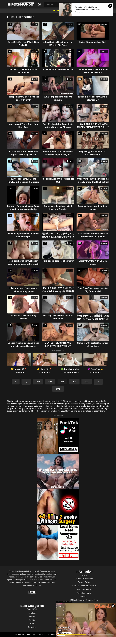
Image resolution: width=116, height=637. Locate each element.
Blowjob (32, 616)
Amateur (32, 613)
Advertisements (84, 593)
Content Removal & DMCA (84, 586)
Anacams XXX (32, 634)
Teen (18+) (32, 609)
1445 (58, 389)
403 (86, 381)
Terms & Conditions (84, 578)
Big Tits (32, 620)
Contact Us (84, 596)
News (84, 575)
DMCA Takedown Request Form (84, 600)
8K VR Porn (51, 634)
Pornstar (32, 627)
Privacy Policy (84, 582)
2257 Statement (84, 589)
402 (74, 381)
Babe (32, 623)
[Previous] (26, 382)
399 (38, 381)
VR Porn (42, 634)
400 (50, 381)
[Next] (98, 382)
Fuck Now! (58, 10)
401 (62, 381)
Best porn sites (19, 634)
